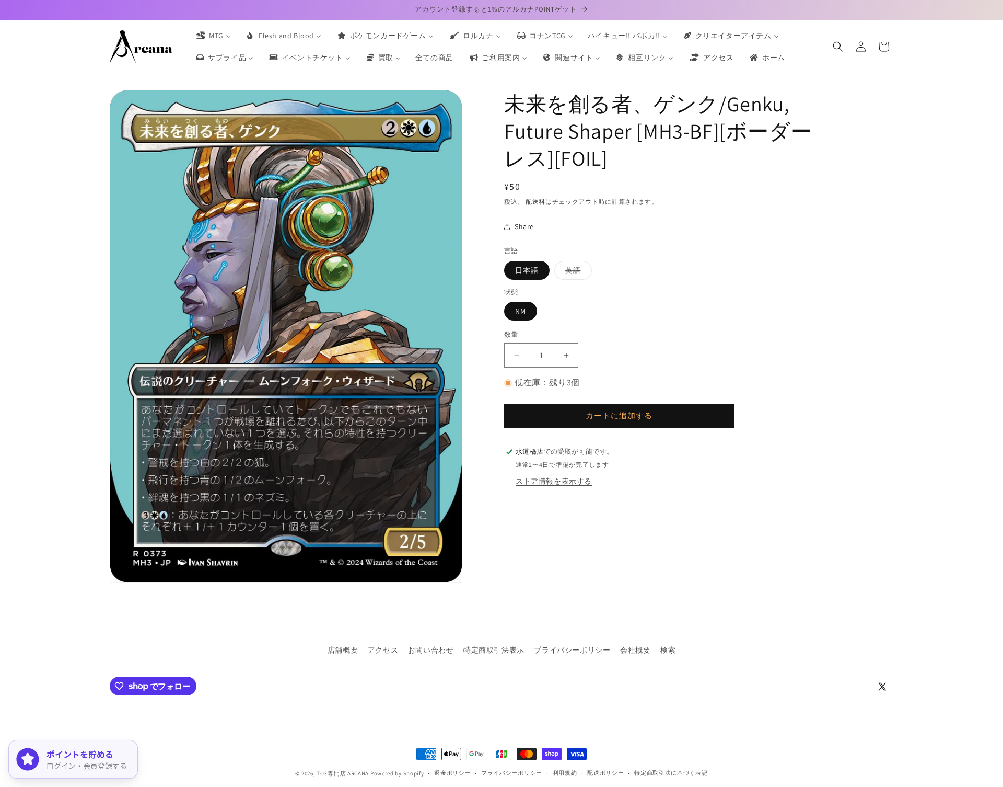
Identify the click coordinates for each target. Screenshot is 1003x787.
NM (520, 311)
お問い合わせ (431, 650)
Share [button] (524, 226)
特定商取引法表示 (493, 650)
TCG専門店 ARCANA (343, 773)
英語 (576, 272)
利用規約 (565, 773)
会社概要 (635, 650)
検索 (667, 650)
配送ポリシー (605, 773)
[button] (837, 46)
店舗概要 (343, 650)
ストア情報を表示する (554, 481)
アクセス (383, 650)
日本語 (527, 270)
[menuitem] (212, 36)
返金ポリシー (452, 773)
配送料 (535, 202)
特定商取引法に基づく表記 (670, 773)
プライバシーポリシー (572, 650)
